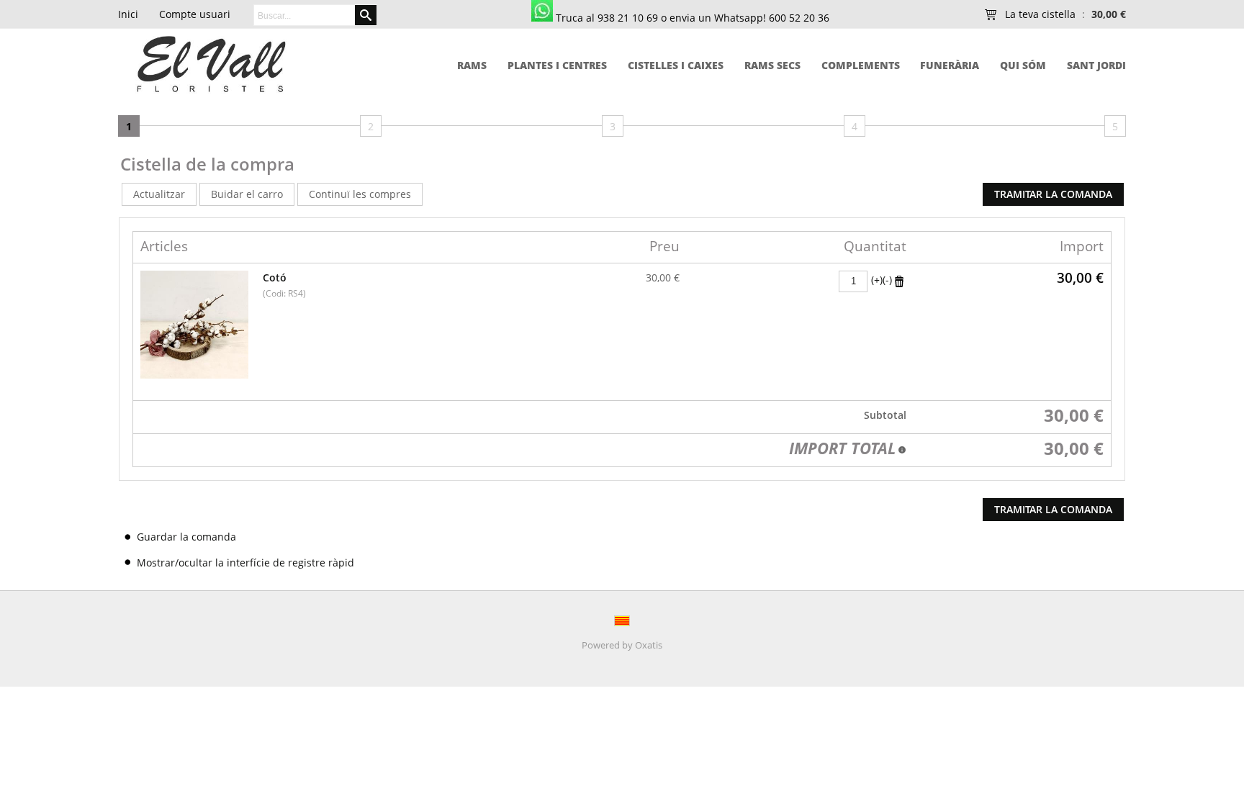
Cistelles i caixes (676, 65)
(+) (877, 279)
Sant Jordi (1096, 65)
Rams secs (772, 65)
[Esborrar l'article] (899, 280)
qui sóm (1023, 65)
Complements (860, 65)
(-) (887, 279)
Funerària (949, 65)
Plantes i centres (557, 65)
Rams (472, 65)
